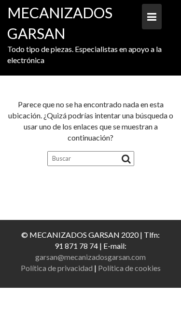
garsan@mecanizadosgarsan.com (90, 256)
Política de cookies (129, 267)
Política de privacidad (57, 267)
